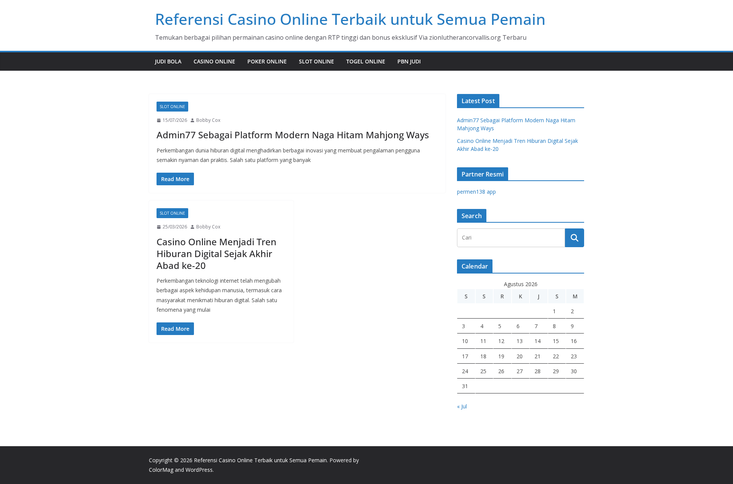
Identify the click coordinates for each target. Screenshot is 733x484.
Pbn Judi (409, 61)
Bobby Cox (208, 120)
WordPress (199, 469)
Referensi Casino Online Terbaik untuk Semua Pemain (350, 18)
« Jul (462, 406)
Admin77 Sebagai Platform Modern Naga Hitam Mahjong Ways (293, 134)
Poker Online (267, 61)
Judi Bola (168, 61)
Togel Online (365, 61)
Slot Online (316, 61)
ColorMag (161, 469)
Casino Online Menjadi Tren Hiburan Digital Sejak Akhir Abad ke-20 (216, 253)
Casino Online (214, 61)
